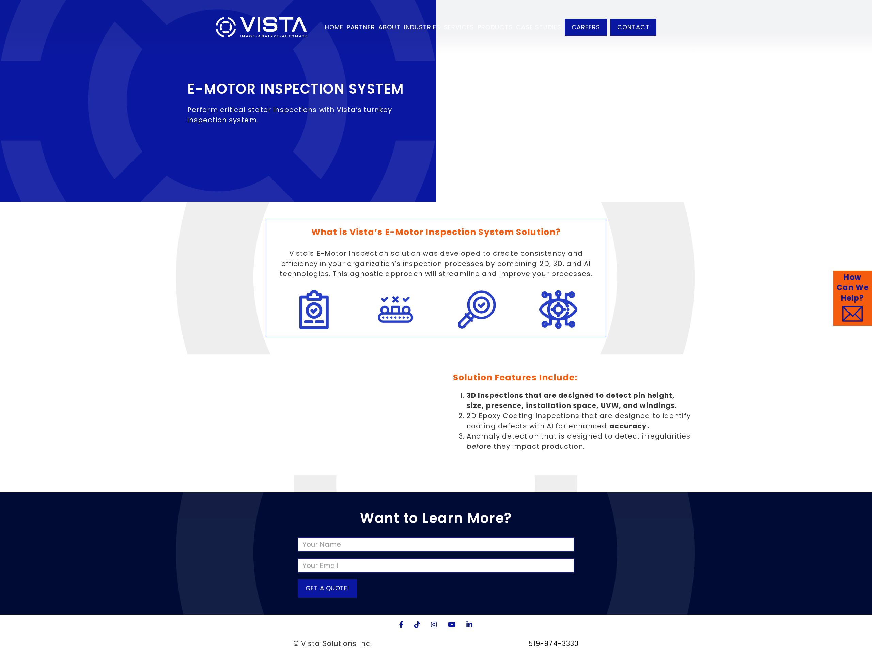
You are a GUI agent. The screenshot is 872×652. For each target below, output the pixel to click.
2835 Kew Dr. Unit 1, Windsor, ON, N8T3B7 (450, 643)
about (389, 27)
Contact (633, 27)
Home (334, 27)
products (495, 27)
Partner (361, 27)
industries (422, 27)
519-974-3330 (553, 643)
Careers (586, 27)
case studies (538, 27)
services (459, 27)
